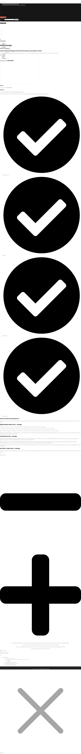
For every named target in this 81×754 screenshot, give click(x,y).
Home (3, 43)
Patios (5, 53)
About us (4, 44)
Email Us (9, 661)
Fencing (6, 50)
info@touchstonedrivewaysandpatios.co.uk (10, 4)
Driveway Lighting (7, 49)
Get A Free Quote (3, 17)
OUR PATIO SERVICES (11, 658)
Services (4, 47)
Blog (3, 57)
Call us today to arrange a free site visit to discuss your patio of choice (17, 659)
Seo (48, 668)
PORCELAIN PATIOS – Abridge (10, 664)
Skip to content (3, 2)
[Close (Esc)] (3, 752)
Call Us (9, 660)
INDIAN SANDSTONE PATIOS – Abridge (11, 663)
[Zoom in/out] (0, 752)
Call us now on (3, 87)
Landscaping (7, 52)
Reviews (4, 55)
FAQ (5, 45)
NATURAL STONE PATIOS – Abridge (11, 665)
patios (6, 433)
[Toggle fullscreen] (1, 752)
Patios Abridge (5, 657)
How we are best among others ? (10, 662)
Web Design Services (43, 668)
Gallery (3, 54)
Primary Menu (2, 41)
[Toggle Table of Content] (1, 655)
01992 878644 (5, 25)
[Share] (2, 752)
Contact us (4, 58)
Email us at (2, 92)
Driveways (6, 48)
